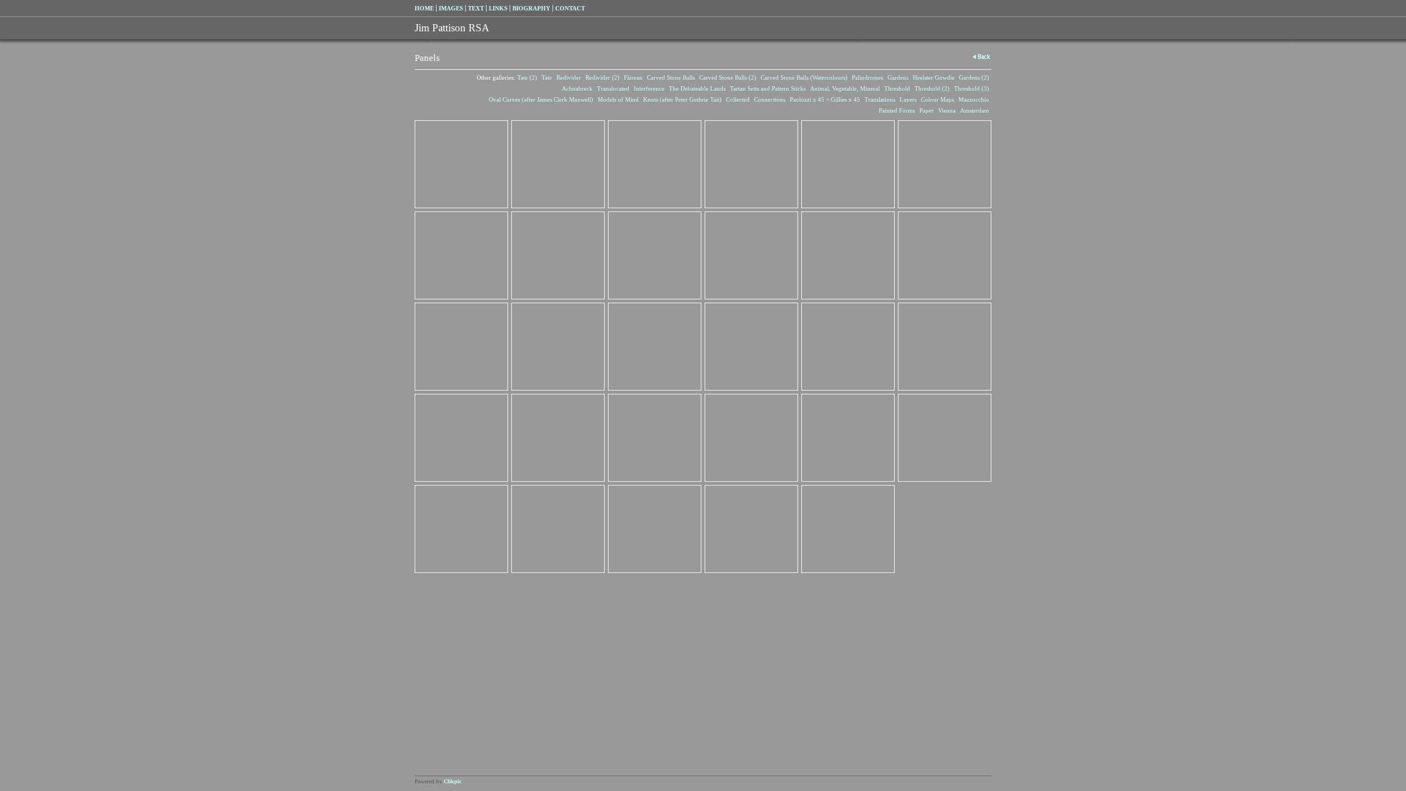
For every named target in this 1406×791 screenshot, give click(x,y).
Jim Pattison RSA (452, 28)
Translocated (613, 88)
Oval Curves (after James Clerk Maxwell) (541, 99)
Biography (531, 8)
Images (451, 8)
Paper (926, 110)
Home (424, 8)
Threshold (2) (932, 88)
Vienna (947, 110)
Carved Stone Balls (671, 77)
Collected (738, 99)
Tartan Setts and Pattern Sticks (768, 88)
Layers (908, 99)
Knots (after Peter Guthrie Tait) (682, 99)
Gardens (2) (974, 77)
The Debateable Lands (697, 88)
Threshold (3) (971, 88)
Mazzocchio (973, 99)
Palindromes (867, 77)
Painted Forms (897, 110)
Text (476, 8)
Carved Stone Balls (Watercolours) (804, 77)
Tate (547, 77)
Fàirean (633, 77)
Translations (879, 99)
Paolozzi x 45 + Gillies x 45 (825, 99)
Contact (570, 8)
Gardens (898, 77)
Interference (649, 88)
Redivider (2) (602, 77)
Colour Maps (937, 99)
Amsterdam (974, 110)
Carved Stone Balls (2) (727, 77)
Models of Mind (618, 99)
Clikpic (452, 781)
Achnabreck (577, 88)
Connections (769, 99)
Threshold (897, 88)
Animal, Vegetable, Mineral (845, 88)
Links (498, 8)
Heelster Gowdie (934, 77)
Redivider (568, 77)
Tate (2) (527, 77)
